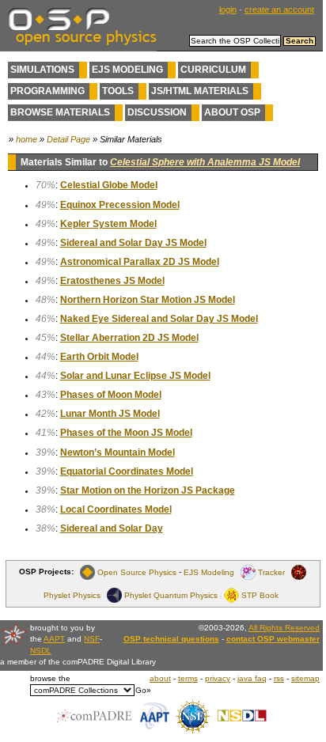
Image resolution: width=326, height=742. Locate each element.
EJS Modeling (127, 69)
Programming (47, 91)
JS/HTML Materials (199, 91)
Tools (118, 91)
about (160, 678)
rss (279, 678)
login (228, 9)
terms (188, 678)
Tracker (271, 571)
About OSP (232, 112)
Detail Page (68, 139)
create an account (279, 9)
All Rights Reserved (284, 627)
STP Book (260, 594)
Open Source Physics (136, 571)
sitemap (305, 678)
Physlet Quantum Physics (171, 594)
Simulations (42, 69)
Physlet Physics (72, 594)
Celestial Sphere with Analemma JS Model (205, 162)
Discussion (157, 112)
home (26, 139)
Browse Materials (60, 112)
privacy (217, 678)
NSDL (40, 650)
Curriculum (213, 69)
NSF (92, 638)
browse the (50, 678)
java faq (252, 678)
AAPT (54, 638)
